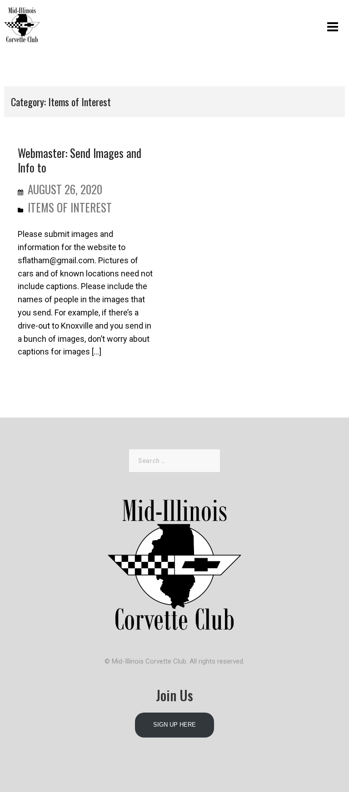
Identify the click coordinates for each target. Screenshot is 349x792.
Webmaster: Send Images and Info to (79, 160)
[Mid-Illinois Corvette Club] (22, 23)
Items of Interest (70, 207)
